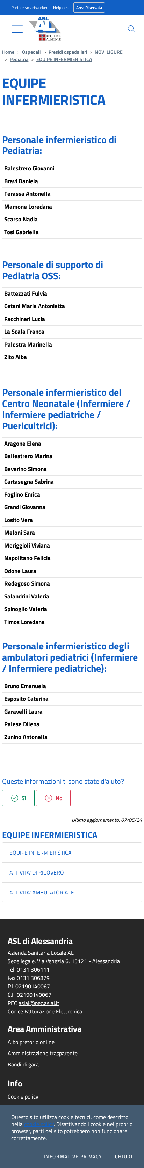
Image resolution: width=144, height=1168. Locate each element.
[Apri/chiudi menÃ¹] (17, 29)
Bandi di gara (23, 1064)
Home (8, 52)
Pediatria (19, 59)
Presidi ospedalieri (68, 52)
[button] (131, 29)
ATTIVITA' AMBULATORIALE (41, 892)
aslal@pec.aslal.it (39, 1003)
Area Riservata (89, 7)
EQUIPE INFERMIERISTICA (64, 59)
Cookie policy (23, 1096)
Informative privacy (73, 1156)
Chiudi (124, 1156)
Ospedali (31, 52)
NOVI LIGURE (109, 52)
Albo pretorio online (31, 1042)
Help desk (62, 7)
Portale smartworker (29, 7)
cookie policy (39, 1124)
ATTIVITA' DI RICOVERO (36, 872)
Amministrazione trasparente (43, 1053)
